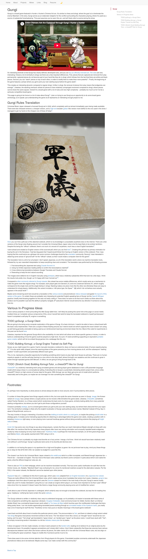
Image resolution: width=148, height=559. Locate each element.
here (68, 249)
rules (58, 476)
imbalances (18, 419)
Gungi (115, 9)
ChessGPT (11, 367)
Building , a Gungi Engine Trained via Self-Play (131, 21)
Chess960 (90, 399)
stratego (24, 406)
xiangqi (17, 399)
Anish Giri (10, 427)
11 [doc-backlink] (73, 288)
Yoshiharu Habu (51, 431)
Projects (23, 2)
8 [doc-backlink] (7, 473)
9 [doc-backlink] (7, 488)
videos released (81, 294)
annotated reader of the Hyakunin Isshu (83, 505)
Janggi (94, 396)
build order (99, 414)
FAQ (21, 465)
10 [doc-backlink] (57, 277)
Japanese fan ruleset (96, 476)
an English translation (77, 476)
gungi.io (101, 478)
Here (9, 242)
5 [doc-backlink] (51, 110)
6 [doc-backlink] (7, 452)
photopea (51, 276)
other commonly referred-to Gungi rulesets (32, 281)
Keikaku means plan (52, 520)
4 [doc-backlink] (49, 95)
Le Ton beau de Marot (56, 503)
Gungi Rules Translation (124, 12)
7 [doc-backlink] (70, 249)
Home (8, 2)
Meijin (18, 434)
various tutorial (57, 294)
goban (65, 108)
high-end (53, 108)
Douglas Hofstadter (53, 501)
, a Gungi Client (130, 17)
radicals (48, 493)
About (15, 2)
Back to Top (11, 550)
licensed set (84, 72)
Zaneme (51, 480)
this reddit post (56, 455)
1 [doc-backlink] (87, 79)
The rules (93, 72)
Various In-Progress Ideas (125, 14)
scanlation (71, 254)
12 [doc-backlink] (27, 290)
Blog (45, 2)
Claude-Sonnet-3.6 (48, 265)
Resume (53, 2)
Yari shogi (11, 515)
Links (39, 2)
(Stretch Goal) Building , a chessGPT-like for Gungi (133, 26)
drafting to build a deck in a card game (64, 414)
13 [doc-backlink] (9, 349)
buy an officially (74, 72)
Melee (31, 2)
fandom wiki (65, 526)
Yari (75, 513)
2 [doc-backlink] (75, 81)
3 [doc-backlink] (13, 87)
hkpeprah (10, 476)
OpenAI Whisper (98, 296)
